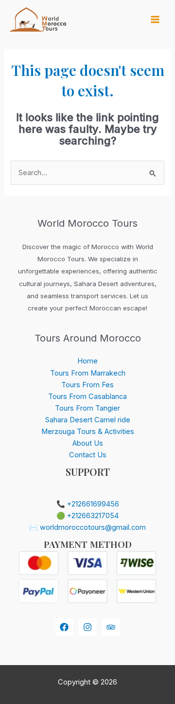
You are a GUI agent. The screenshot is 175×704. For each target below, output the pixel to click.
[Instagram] (87, 627)
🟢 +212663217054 (87, 515)
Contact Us (87, 455)
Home (87, 361)
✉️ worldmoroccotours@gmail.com (87, 527)
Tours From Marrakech (87, 373)
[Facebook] (64, 627)
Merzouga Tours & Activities (87, 431)
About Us (87, 443)
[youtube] (111, 627)
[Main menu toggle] (155, 19)
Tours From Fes (87, 384)
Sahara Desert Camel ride (87, 419)
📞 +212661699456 (87, 504)
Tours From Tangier (87, 408)
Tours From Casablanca (87, 396)
